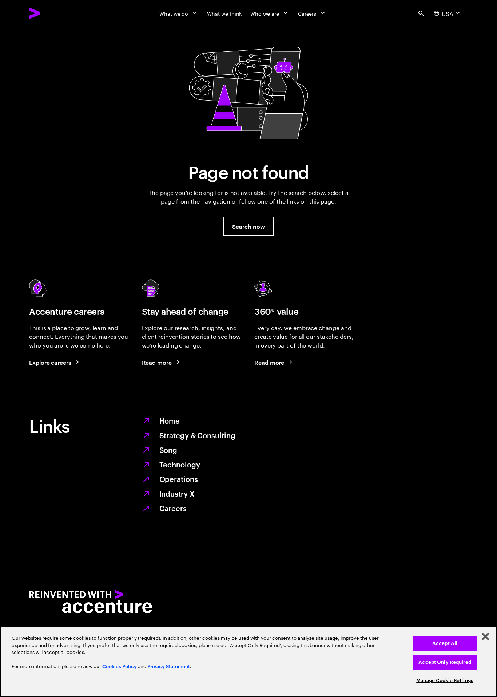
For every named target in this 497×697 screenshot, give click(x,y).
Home (169, 420)
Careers (173, 508)
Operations (178, 479)
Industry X (177, 493)
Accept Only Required (444, 662)
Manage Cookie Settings (444, 680)
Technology (179, 464)
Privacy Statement (168, 666)
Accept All (444, 643)
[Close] (485, 637)
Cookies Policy (119, 666)
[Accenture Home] (51, 13)
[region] (248, 662)
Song (168, 450)
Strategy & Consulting (197, 435)
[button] (248, 226)
